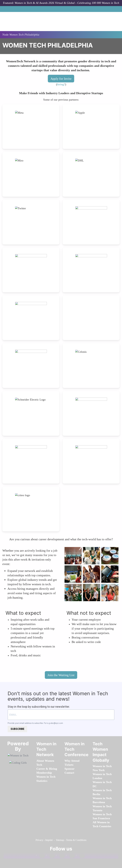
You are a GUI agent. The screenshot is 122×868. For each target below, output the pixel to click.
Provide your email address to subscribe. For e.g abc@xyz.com (35, 723)
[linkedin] (50, 856)
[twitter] (70, 856)
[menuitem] (44, 772)
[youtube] (80, 856)
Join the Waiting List (61, 675)
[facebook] (40, 856)
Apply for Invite (61, 78)
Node (5, 34)
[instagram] (60, 856)
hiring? (61, 84)
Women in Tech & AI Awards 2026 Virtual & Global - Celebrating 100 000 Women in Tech (67, 2)
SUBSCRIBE (17, 728)
